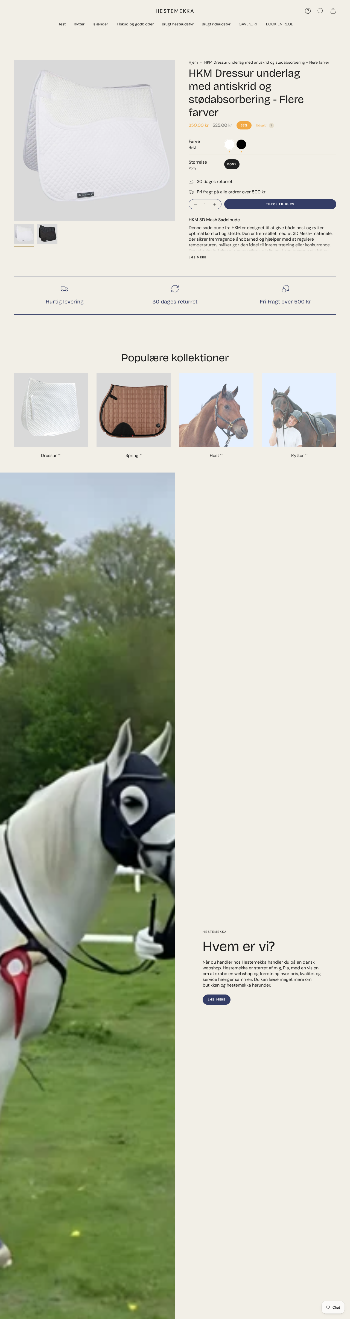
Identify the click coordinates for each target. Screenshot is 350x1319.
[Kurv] (333, 11)
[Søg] (320, 11)
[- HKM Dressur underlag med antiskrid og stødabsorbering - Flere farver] (195, 204)
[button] (61, 24)
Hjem (193, 62)
